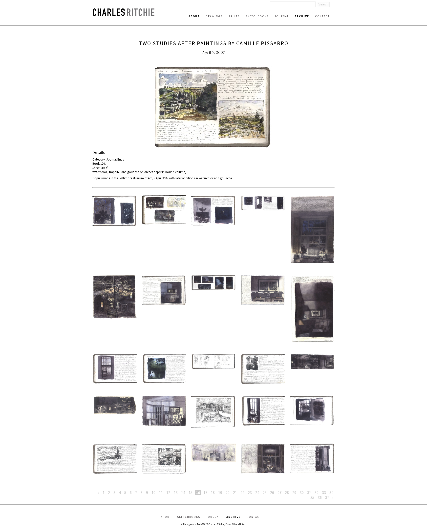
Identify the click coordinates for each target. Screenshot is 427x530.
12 (168, 492)
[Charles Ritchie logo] (123, 14)
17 (205, 492)
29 (294, 492)
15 (190, 492)
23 (250, 492)
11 (161, 492)
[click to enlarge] (213, 107)
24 (257, 492)
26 (272, 492)
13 (176, 492)
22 (242, 492)
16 (198, 492)
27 (279, 492)
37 (327, 497)
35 (312, 497)
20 (228, 492)
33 (324, 492)
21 (235, 492)
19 (220, 492)
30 (302, 492)
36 (320, 497)
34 (331, 492)
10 (153, 492)
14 (183, 492)
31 (309, 492)
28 (287, 492)
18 (213, 492)
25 (265, 492)
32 (317, 492)
